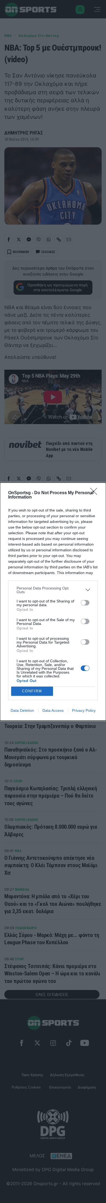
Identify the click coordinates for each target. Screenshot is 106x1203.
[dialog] (53, 602)
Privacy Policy (84, 710)
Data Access (53, 710)
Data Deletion (22, 710)
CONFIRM (32, 691)
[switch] (85, 602)
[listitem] (53, 590)
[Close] (95, 493)
